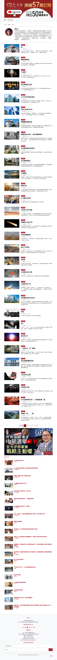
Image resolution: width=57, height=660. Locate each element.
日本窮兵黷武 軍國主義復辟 (20, 582)
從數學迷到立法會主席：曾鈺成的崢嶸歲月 (23, 597)
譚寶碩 (15, 484)
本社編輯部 (16, 469)
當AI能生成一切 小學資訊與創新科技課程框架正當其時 (26, 529)
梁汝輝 (15, 530)
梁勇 (15, 568)
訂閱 (51, 649)
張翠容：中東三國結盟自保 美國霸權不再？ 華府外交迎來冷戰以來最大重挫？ (31, 536)
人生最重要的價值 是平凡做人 (20, 483)
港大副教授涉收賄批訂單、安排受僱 (22, 506)
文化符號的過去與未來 (19, 460)
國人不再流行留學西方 (19, 559)
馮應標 (15, 576)
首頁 (5, 24)
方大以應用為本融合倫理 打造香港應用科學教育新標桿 (26, 468)
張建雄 (15, 560)
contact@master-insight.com (29, 640)
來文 (15, 499)
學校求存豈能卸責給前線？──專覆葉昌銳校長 (24, 498)
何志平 (15, 461)
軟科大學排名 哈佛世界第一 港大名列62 (22, 491)
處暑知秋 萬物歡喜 (18, 521)
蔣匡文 (13, 24)
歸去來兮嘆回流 (17, 574)
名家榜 (9, 24)
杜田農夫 (23, 57)
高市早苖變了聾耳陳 (18, 590)
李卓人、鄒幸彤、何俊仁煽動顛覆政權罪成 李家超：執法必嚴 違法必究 (29, 513)
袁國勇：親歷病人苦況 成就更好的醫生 (22, 475)
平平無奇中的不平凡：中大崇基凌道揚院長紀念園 (24, 567)
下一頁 (35, 425)
